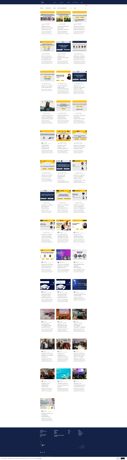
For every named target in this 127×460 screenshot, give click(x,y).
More (75, 8)
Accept (123, 458)
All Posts (41, 8)
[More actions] (53, 24)
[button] (68, 2)
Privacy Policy (39, 458)
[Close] (125, 458)
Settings (118, 458)
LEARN (54, 8)
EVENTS (70, 8)
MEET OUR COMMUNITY (62, 8)
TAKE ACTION (48, 8)
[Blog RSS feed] (86, 5)
